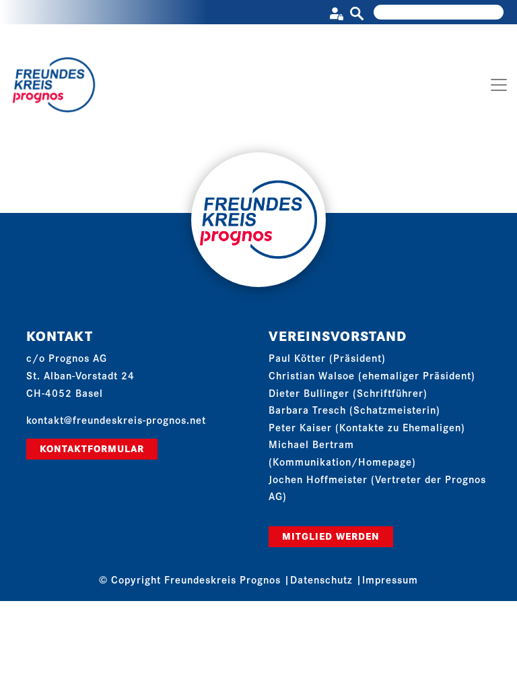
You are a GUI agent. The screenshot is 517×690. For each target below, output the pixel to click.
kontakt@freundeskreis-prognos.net (116, 419)
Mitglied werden (331, 535)
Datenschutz (321, 579)
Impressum (390, 579)
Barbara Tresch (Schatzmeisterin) (354, 409)
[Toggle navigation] (499, 85)
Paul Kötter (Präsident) (327, 357)
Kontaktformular (92, 448)
